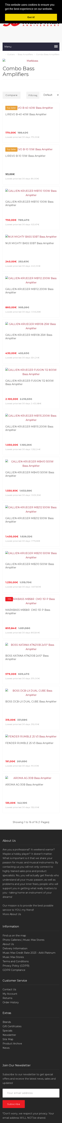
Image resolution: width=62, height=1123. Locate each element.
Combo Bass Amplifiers (47, 54)
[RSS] (31, 1060)
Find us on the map (14, 836)
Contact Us (9, 890)
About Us (15, 815)
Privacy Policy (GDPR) (16, 866)
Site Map (8, 940)
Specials (7, 931)
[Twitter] (24, 1060)
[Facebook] (17, 1060)
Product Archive (12, 944)
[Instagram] (46, 1060)
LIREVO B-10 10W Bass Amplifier (25, 155)
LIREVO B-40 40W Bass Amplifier (25, 114)
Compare (12, 95)
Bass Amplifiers (25, 54)
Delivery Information (15, 849)
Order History (11, 903)
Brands (7, 923)
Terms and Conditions (16, 862)
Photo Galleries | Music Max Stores (23, 840)
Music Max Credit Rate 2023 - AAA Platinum (29, 853)
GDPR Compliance (14, 870)
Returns (7, 899)
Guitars (11, 54)
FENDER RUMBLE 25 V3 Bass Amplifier (29, 648)
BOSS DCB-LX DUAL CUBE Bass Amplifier (30, 611)
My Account (10, 894)
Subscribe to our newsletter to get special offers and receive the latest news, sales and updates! (29, 980)
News (6, 948)
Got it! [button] (31, 17)
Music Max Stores (13, 858)
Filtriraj (33, 95)
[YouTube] (38, 1060)
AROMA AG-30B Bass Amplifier (24, 685)
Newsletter (9, 935)
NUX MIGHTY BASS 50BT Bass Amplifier (29, 239)
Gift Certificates (12, 927)
